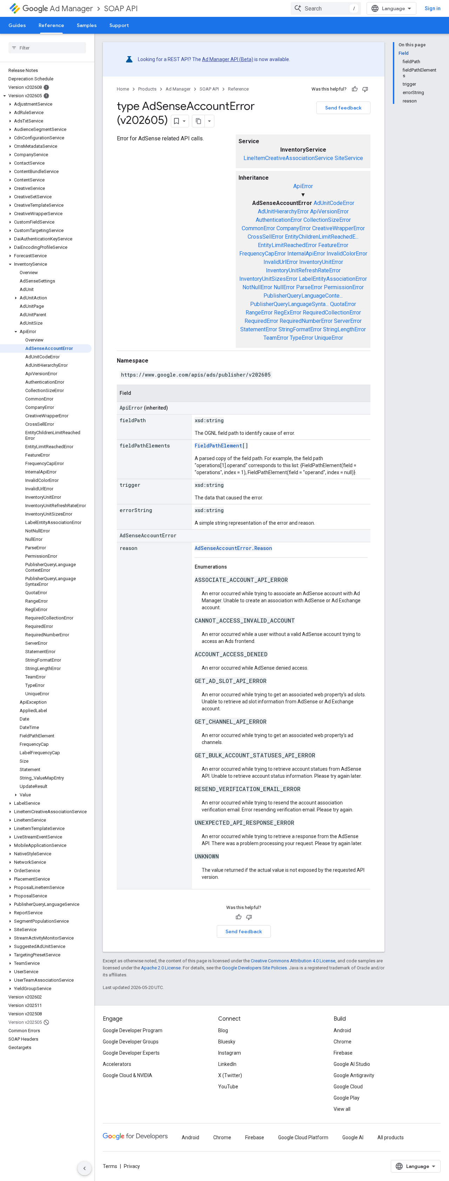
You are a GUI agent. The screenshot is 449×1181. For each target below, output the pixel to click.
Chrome (342, 1041)
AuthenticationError (279, 220)
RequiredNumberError (306, 321)
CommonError (258, 228)
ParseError (309, 287)
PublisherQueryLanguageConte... (303, 295)
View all (342, 1109)
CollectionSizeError (327, 220)
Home (123, 89)
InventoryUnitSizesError (268, 279)
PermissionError (344, 287)
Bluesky (226, 1041)
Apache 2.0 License (161, 967)
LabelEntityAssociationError (333, 279)
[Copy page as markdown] (198, 121)
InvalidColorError (347, 253)
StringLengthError (344, 329)
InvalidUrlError (280, 262)
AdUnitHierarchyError (283, 211)
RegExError (287, 312)
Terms (110, 1166)
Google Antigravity (354, 1075)
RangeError (259, 312)
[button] (46, 96)
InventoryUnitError (321, 262)
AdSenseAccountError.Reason (233, 548)
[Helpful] (354, 89)
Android (342, 1030)
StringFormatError (300, 329)
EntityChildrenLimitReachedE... (321, 236)
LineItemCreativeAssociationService (288, 158)
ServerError (348, 321)
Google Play (347, 1098)
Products (147, 89)
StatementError (258, 329)
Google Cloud (348, 1086)
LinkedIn (227, 1064)
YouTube (228, 1086)
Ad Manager (71, 8)
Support (119, 25)
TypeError (301, 337)
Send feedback (343, 108)
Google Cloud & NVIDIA (127, 1075)
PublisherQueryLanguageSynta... (289, 304)
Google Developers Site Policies (254, 967)
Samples (87, 25)
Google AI (352, 1137)
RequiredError (261, 321)
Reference (51, 25)
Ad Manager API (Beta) (227, 59)
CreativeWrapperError (338, 228)
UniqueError (329, 337)
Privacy (132, 1166)
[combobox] (326, 8)
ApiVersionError (329, 211)
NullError (284, 287)
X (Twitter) (230, 1075)
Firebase (343, 1053)
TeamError (275, 337)
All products (390, 1137)
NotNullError (257, 287)
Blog (223, 1030)
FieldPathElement (218, 445)
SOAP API (121, 8)
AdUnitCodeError (334, 203)
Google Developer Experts (131, 1053)
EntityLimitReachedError (287, 245)
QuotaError (343, 304)
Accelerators (117, 1064)
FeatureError (333, 245)
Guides (17, 25)
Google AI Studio (352, 1064)
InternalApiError (306, 253)
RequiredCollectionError (332, 312)
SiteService (349, 158)
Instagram (229, 1053)
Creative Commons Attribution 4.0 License (293, 960)
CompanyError (293, 228)
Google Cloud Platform (303, 1137)
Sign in (433, 8)
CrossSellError (265, 236)
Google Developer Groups (131, 1041)
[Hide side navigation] (85, 1168)
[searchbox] (47, 47)
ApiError (303, 186)
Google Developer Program (132, 1030)
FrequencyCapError (262, 253)
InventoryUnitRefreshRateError (303, 270)
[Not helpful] (365, 89)
